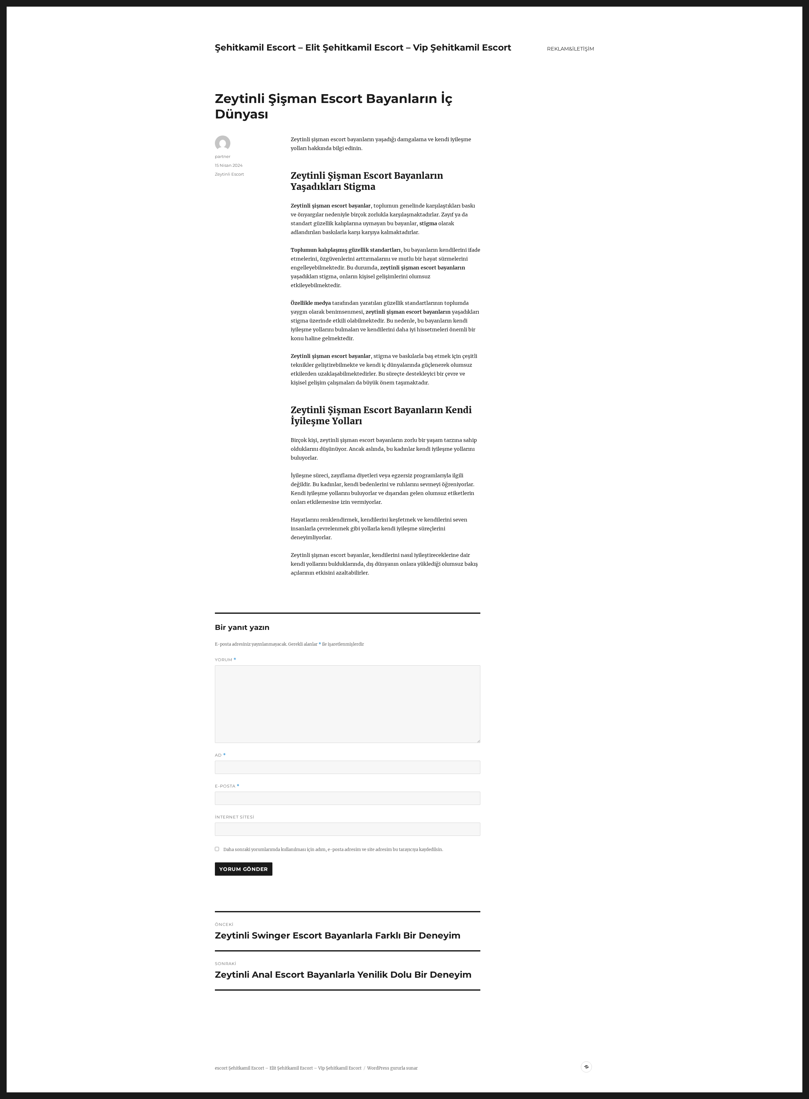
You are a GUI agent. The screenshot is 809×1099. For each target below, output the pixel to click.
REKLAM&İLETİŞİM (570, 49)
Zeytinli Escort (229, 174)
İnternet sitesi (234, 816)
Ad (220, 755)
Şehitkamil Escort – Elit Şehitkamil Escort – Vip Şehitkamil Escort (363, 47)
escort (221, 1068)
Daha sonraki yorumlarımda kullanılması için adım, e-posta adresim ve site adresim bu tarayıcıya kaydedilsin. (333, 849)
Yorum (225, 659)
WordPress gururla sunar (392, 1068)
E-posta (227, 786)
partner (222, 156)
